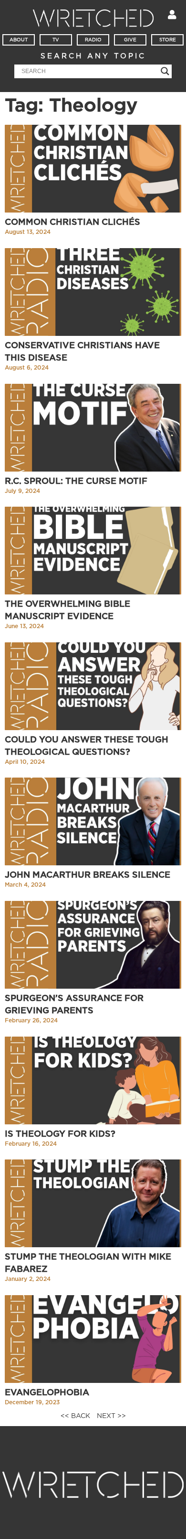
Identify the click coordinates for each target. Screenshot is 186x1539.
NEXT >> (111, 1416)
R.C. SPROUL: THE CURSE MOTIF (76, 481)
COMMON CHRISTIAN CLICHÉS (72, 222)
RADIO (93, 39)
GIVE (130, 39)
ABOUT (19, 39)
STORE (167, 39)
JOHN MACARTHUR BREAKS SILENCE (87, 875)
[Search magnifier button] (165, 71)
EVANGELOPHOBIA (47, 1393)
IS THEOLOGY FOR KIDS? (60, 1134)
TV (55, 39)
